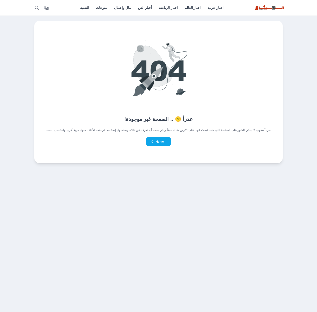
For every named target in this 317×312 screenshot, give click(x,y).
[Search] (37, 7)
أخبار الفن (145, 7)
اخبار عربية (215, 7)
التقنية (84, 7)
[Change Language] (46, 7)
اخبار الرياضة (168, 7)
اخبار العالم (193, 7)
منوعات (101, 7)
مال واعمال (122, 7)
